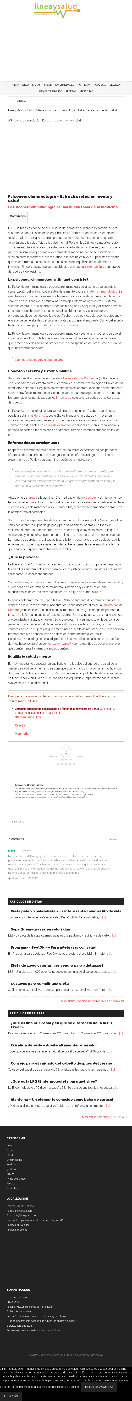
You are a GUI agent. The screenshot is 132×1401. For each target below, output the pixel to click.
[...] (104, 917)
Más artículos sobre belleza (103, 1117)
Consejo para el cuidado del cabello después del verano (61, 1063)
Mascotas (12, 1188)
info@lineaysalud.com (26, 1215)
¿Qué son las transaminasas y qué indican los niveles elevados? (41, 1321)
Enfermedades (14, 1159)
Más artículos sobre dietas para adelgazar (92, 1001)
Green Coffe (13, 1302)
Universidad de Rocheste (80, 378)
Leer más (11, 1396)
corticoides (89, 497)
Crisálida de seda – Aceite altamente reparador (54, 1045)
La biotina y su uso (17, 1297)
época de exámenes (58, 425)
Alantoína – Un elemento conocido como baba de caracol (62, 1099)
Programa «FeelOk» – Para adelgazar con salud (53, 947)
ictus (97, 592)
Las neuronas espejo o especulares (39, 359)
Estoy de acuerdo (99, 1386)
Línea (9, 1145)
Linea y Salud (66, 11)
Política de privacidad (18, 1225)
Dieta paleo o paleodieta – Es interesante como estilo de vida (66, 911)
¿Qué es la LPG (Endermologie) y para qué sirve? (54, 1081)
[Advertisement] (66, 55)
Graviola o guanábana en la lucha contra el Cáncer (34, 1330)
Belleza (10, 1174)
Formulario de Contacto (19, 1210)
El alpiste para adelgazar (20, 1325)
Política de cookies (17, 1229)
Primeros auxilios (16, 1178)
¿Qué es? (11, 1169)
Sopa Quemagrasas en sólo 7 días (41, 929)
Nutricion (11, 1164)
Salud (10, 1155)
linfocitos (62, 397)
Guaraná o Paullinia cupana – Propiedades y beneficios (36, 1316)
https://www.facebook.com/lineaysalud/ (41, 1220)
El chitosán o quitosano (19, 1311)
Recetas (11, 1183)
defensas (40, 415)
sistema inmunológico (102, 291)
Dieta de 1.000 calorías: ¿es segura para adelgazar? (57, 965)
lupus (31, 497)
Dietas (10, 1150)
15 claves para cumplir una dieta (40, 983)
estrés (35, 291)
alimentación (93, 266)
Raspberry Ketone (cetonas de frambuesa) (30, 1306)
